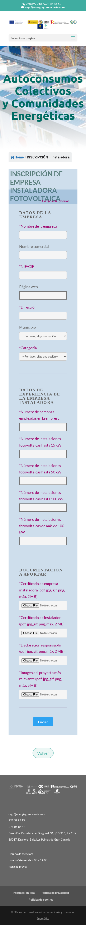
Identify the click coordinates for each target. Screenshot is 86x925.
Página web (28, 286)
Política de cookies (41, 899)
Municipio (27, 327)
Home (19, 157)
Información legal (24, 892)
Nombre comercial (34, 246)
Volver (43, 753)
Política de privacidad (55, 892)
